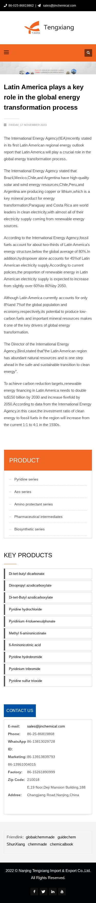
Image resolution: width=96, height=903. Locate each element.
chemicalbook (61, 844)
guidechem (67, 837)
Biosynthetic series (29, 529)
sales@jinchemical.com (58, 5)
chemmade (37, 844)
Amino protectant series (33, 504)
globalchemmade (40, 837)
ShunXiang (16, 844)
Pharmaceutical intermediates (38, 517)
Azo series (22, 492)
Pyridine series (26, 479)
